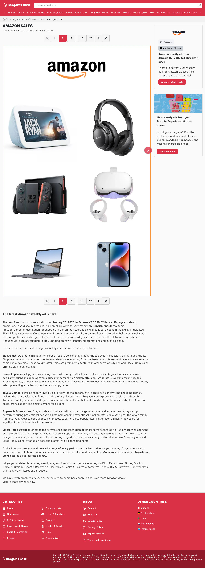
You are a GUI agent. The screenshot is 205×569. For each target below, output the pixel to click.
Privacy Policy (95, 527)
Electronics (55, 12)
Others (10, 538)
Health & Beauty (160, 12)
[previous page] (54, 38)
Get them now (167, 151)
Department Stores (135, 12)
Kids (48, 532)
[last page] (106, 38)
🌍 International (146, 529)
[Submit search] (199, 5)
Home (11, 12)
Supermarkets (36, 12)
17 (90, 38)
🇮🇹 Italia (142, 518)
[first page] (47, 38)
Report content (95, 533)
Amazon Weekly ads (172, 82)
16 (81, 38)
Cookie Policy (94, 521)
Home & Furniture (76, 12)
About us (92, 514)
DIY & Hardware (99, 12)
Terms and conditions (99, 540)
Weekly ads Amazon (19, 19)
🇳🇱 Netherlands (146, 523)
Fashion (116, 12)
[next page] (98, 38)
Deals (21, 12)
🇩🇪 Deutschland (146, 513)
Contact (91, 508)
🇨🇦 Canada (144, 508)
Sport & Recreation (184, 12)
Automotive (52, 538)
